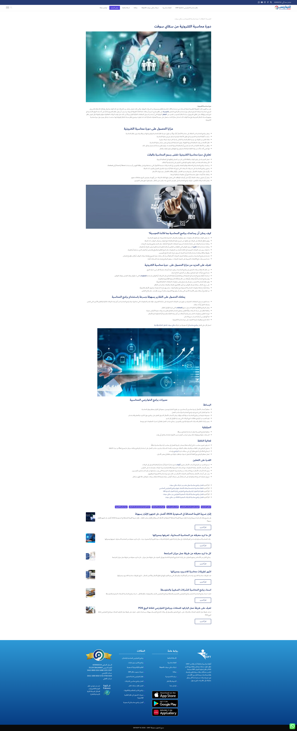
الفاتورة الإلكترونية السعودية (135, 667)
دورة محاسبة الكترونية (121, 507)
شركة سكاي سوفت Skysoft (167, 667)
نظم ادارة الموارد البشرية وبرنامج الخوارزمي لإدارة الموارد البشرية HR (183, 491)
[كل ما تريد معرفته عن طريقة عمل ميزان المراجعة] (90, 556)
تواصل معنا (173, 685)
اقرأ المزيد (203, 527)
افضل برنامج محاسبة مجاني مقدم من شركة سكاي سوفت (186, 485)
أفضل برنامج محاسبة (172, 507)
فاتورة (194, 247)
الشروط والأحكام (171, 681)
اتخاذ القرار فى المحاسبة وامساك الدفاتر (140, 507)
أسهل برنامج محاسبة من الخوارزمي (190, 507)
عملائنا (174, 672)
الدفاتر (164, 114)
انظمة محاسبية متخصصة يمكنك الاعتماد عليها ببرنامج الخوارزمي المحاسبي (181, 488)
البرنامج (176, 451)
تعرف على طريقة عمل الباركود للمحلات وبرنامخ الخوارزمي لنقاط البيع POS (174, 608)
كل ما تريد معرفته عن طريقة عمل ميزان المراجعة (187, 553)
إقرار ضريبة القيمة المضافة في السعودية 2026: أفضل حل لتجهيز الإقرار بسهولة (173, 514)
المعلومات (143, 275)
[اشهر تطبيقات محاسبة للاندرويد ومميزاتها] (90, 574)
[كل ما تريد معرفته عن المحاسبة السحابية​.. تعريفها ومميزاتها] (90, 538)
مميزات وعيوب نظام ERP (135, 672)
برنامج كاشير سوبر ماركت (135, 662)
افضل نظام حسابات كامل (136, 685)
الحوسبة (165, 111)
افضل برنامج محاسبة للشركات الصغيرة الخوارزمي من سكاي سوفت (183, 494)
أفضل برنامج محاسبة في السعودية (133, 702)
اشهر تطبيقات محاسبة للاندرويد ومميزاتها (191, 571)
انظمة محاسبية (172, 662)
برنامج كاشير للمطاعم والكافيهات (133, 690)
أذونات (178, 464)
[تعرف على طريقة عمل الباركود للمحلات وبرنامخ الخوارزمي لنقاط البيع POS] (90, 611)
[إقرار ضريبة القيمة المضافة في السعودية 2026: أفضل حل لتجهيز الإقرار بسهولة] (90, 517)
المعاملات (179, 307)
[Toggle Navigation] (7, 8)
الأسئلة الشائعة (171, 658)
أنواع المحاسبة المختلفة (158, 507)
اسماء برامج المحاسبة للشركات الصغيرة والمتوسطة (185, 590)
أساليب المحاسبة (206, 507)
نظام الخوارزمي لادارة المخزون (134, 676)
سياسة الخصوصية (170, 676)
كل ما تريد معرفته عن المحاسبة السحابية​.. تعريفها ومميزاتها (182, 535)
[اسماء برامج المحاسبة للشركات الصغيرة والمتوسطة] (90, 592)
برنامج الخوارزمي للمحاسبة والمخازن (132, 658)
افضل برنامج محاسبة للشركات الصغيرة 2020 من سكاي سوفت (184, 497)
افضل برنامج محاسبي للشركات (134, 681)
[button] (291, 715)
